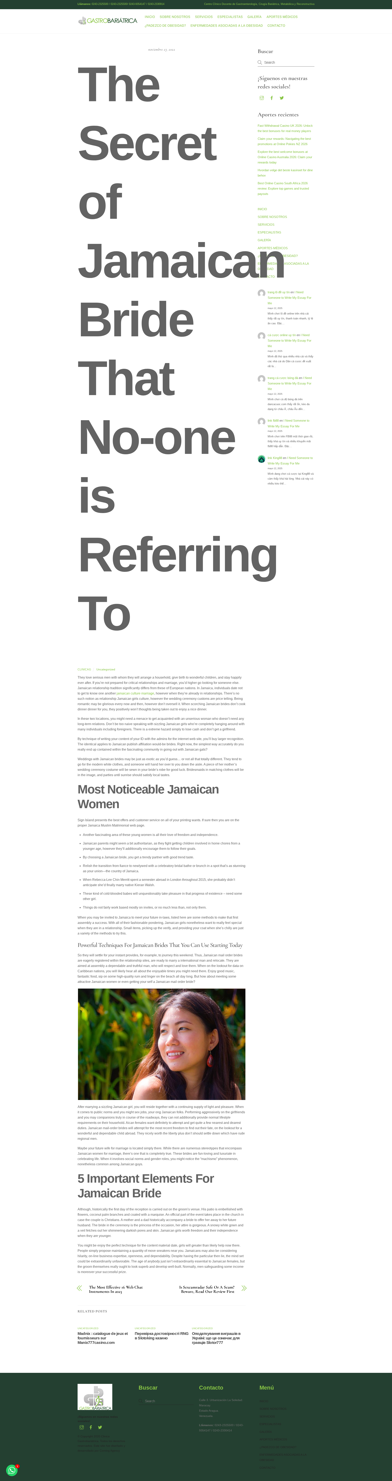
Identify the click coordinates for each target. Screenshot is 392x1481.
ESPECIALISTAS (230, 17)
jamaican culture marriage (135, 693)
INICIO (150, 17)
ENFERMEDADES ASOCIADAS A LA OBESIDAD (226, 26)
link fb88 (273, 420)
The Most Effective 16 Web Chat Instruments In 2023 (116, 1289)
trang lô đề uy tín (279, 292)
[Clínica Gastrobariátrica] (108, 23)
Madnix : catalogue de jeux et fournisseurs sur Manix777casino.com (103, 1338)
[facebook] (272, 97)
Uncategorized (105, 669)
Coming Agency (110, 1450)
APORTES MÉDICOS (282, 17)
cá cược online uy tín (282, 335)
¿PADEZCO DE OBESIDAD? (165, 26)
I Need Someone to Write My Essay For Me (289, 297)
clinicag (84, 669)
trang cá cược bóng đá (283, 378)
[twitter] (282, 97)
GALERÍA (254, 17)
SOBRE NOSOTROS (175, 17)
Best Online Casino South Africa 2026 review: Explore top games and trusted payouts (283, 188)
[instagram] (262, 97)
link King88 (275, 458)
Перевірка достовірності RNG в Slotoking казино (161, 1335)
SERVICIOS (204, 17)
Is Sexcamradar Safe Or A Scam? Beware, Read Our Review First (206, 1289)
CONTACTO (276, 26)
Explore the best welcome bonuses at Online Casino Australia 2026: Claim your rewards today (285, 157)
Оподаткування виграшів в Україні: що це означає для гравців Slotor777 (216, 1338)
